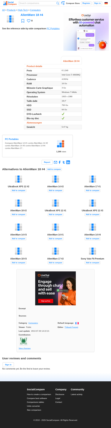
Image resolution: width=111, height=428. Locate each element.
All (3, 10)
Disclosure (59, 394)
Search (57, 3)
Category (23, 323)
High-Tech (23, 10)
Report (47, 162)
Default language (66, 323)
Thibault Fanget (71, 327)
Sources (22, 316)
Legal (57, 398)
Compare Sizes (73, 3)
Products (11, 10)
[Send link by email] (55, 162)
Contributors (24, 335)
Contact (58, 402)
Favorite (23, 21)
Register (86, 3)
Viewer (22, 327)
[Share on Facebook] (59, 162)
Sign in (97, 3)
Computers (35, 10)
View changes (25, 348)
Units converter (33, 406)
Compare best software (37, 398)
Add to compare (54, 169)
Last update (24, 331)
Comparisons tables (35, 402)
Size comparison (34, 410)
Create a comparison (63, 3)
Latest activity (76, 394)
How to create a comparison (39, 394)
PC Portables (53, 28)
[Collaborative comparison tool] (10, 3)
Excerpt (22, 308)
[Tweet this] (64, 162)
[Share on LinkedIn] (68, 162)
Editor (60, 327)
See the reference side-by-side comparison (24, 28)
